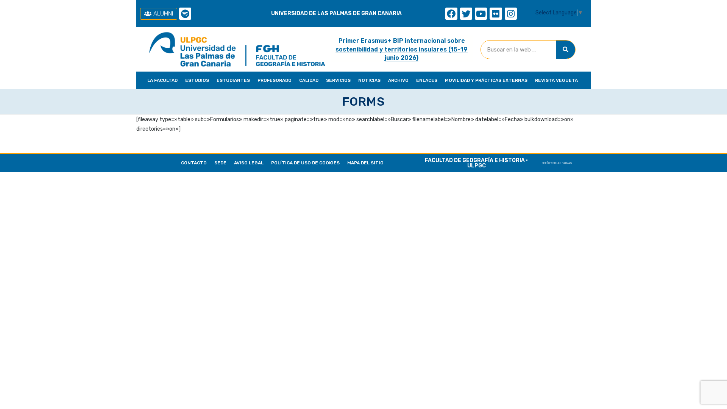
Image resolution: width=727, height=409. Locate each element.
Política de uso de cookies (305, 162)
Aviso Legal (249, 162)
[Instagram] (511, 14)
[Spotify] (185, 14)
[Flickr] (496, 14)
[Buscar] (565, 50)
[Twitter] (466, 14)
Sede (220, 162)
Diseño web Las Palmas (557, 163)
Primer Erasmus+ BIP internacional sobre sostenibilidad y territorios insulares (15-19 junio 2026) (401, 49)
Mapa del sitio (365, 162)
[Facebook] (451, 14)
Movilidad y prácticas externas (486, 80)
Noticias (369, 80)
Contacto (194, 162)
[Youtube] (481, 14)
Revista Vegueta (556, 80)
